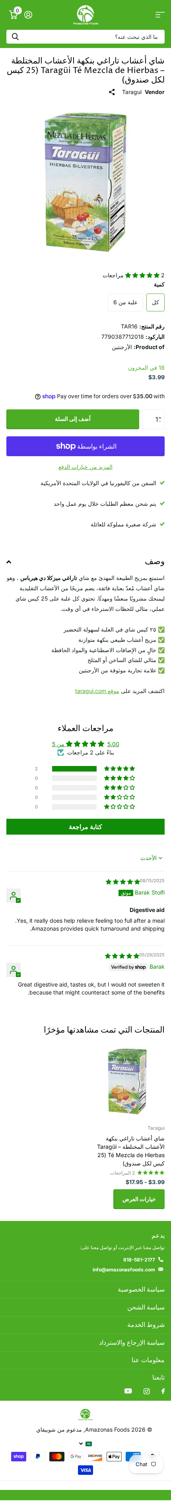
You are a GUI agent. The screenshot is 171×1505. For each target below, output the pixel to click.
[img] (123, 881)
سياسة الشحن (146, 1307)
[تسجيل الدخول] (28, 14)
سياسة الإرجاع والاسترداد (132, 1342)
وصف (155, 561)
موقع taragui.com (97, 690)
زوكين (15, 37)
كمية (159, 284)
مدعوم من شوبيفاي (59, 1429)
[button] (143, 275)
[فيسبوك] (163, 1391)
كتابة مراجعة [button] (85, 827)
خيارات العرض (139, 1199)
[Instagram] (147, 1391)
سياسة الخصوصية (141, 1289)
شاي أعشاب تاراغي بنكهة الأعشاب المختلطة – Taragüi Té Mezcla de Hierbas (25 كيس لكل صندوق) (131, 1151)
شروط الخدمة (146, 1325)
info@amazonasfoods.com (124, 1270)
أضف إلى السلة (73, 418)
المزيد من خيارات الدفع (85, 466)
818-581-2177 (139, 1260)
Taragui (132, 91)
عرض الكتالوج (160, 15)
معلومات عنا (148, 1360)
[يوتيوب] (128, 1391)
